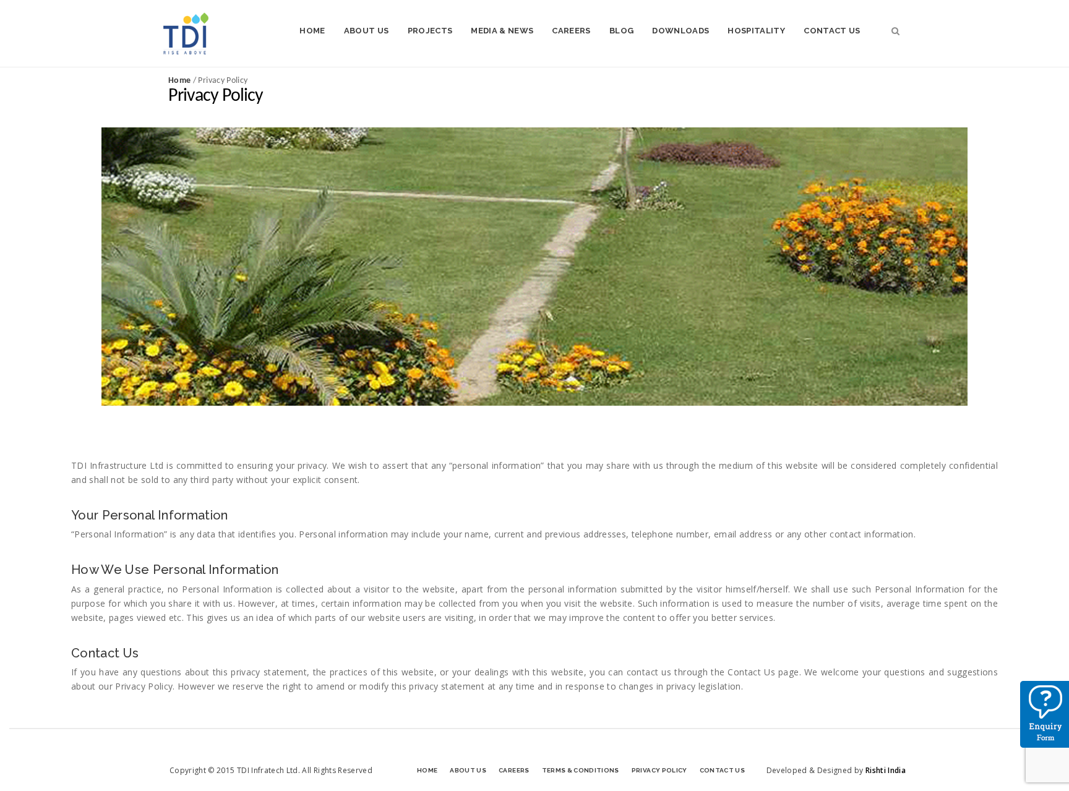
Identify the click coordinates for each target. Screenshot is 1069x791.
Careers (571, 30)
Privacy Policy (659, 770)
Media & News (502, 30)
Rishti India (885, 770)
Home (312, 30)
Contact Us (832, 30)
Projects (430, 30)
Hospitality (756, 30)
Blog (621, 30)
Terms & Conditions (580, 770)
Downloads (680, 30)
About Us (366, 30)
